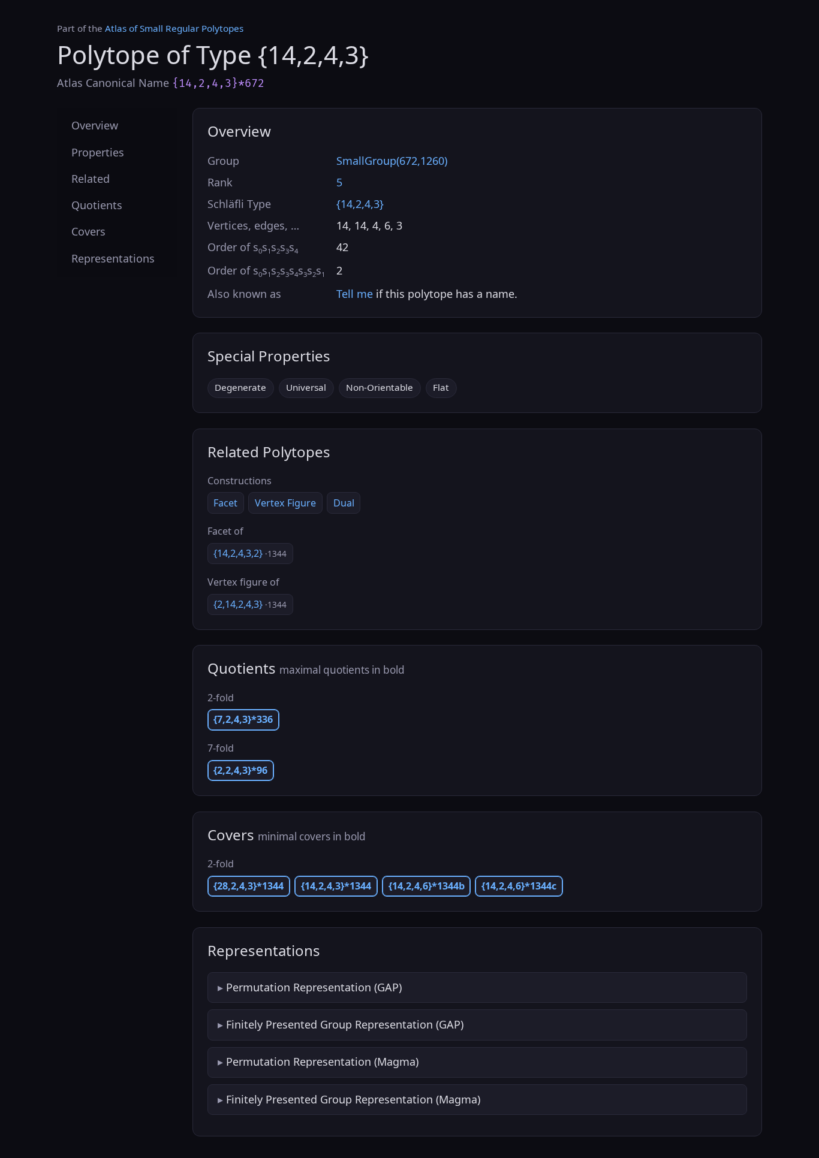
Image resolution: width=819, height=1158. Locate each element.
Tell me (354, 294)
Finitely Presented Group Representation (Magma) (353, 1099)
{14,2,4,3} (360, 204)
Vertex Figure (285, 502)
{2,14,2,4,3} (250, 604)
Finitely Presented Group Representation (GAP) (344, 1024)
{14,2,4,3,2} (250, 553)
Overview (94, 125)
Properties (97, 151)
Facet (225, 502)
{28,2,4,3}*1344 (248, 885)
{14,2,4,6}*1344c (518, 885)
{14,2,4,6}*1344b (427, 885)
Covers (88, 231)
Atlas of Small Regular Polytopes (174, 28)
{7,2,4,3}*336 (243, 719)
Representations (113, 258)
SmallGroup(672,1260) (391, 160)
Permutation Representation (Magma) (322, 1061)
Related (90, 178)
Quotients (96, 205)
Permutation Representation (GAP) (314, 987)
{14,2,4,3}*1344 (336, 885)
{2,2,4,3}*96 (240, 770)
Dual (343, 502)
